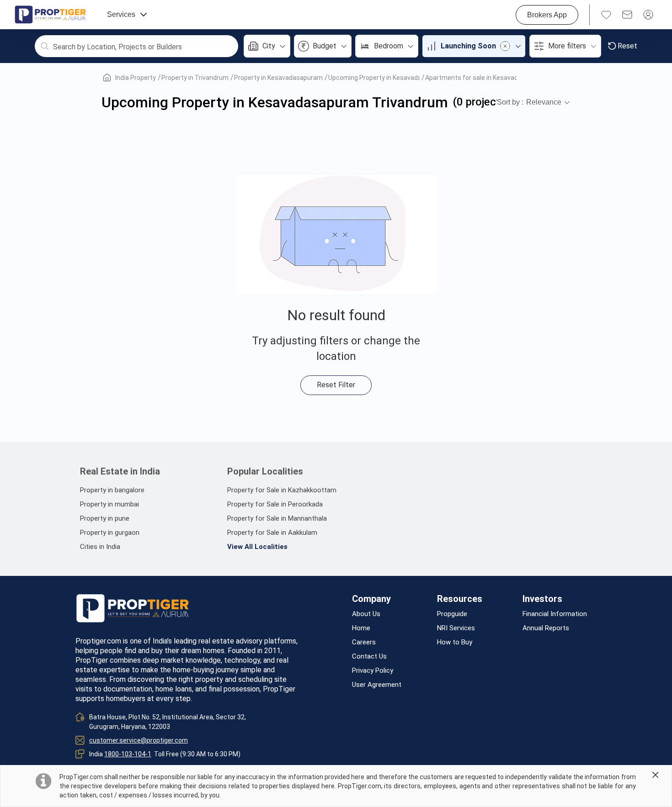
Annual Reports (546, 628)
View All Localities (257, 547)
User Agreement (376, 684)
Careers (364, 642)
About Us (366, 614)
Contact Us (369, 656)
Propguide (452, 614)
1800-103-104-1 (127, 754)
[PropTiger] (50, 14)
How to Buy (454, 642)
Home (361, 628)
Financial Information (555, 614)
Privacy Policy (372, 670)
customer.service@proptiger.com (138, 740)
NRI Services (456, 628)
